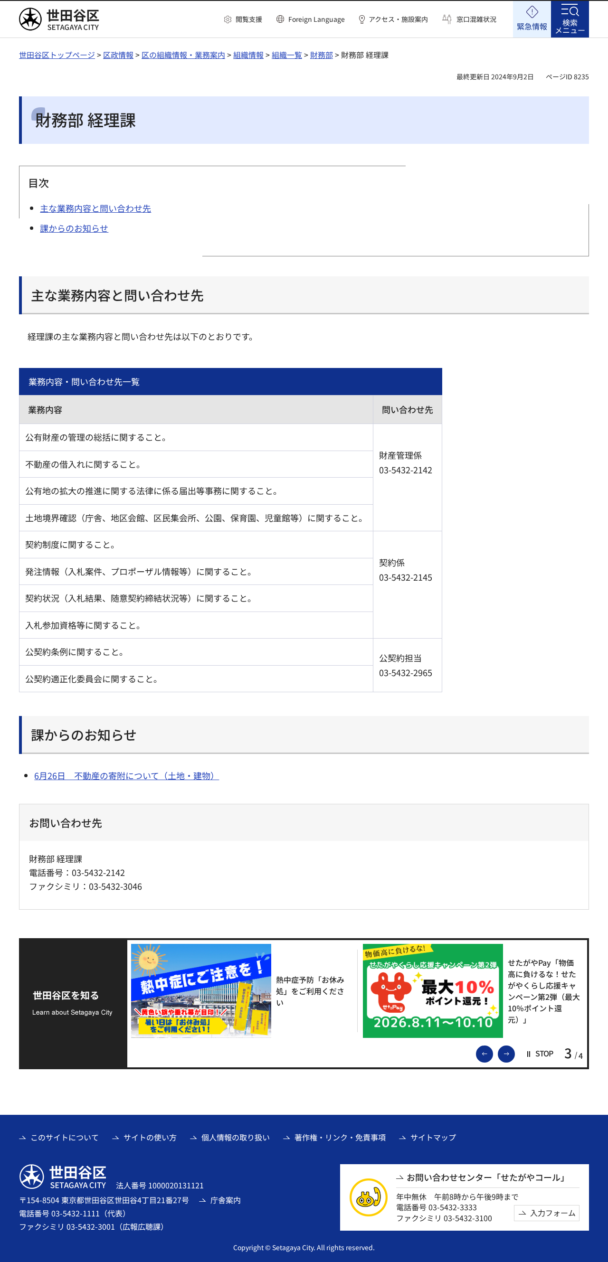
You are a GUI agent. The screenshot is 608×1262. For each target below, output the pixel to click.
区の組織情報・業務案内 (183, 54)
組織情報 (248, 54)
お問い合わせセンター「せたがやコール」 (488, 1177)
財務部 (321, 54)
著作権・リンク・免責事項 (340, 1137)
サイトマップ (433, 1137)
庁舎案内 (225, 1200)
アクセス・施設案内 (398, 19)
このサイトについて (64, 1137)
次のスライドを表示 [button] (514, 1053)
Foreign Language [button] (316, 19)
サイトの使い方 (150, 1137)
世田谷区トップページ (57, 54)
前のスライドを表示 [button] (492, 1053)
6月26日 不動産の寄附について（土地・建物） (126, 775)
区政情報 (118, 54)
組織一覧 (287, 54)
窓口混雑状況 (476, 19)
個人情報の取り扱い (235, 1137)
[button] (243, 19)
